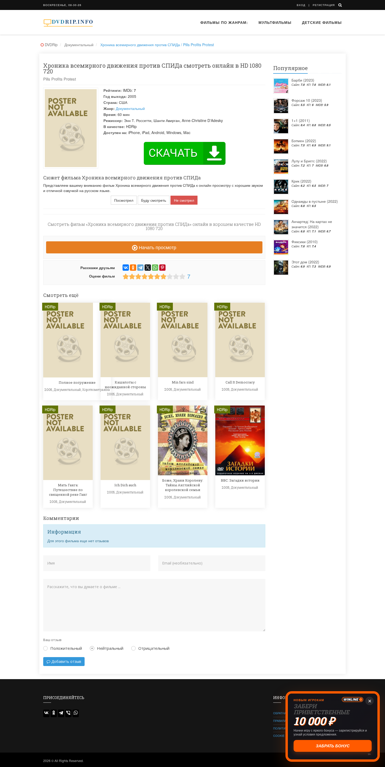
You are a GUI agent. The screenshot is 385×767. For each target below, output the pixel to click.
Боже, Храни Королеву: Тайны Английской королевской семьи (182, 485)
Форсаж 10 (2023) (307, 100)
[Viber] (68, 713)
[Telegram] (140, 267)
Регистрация (324, 5)
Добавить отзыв (65, 661)
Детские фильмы (322, 22)
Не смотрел (184, 200)
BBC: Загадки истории (240, 480)
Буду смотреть (153, 200)
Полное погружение (77, 382)
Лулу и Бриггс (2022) (309, 160)
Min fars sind (183, 382)
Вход (301, 5)
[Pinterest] (162, 267)
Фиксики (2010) (305, 241)
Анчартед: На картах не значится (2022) (312, 224)
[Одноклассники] (133, 267)
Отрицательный (153, 648)
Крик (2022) (301, 181)
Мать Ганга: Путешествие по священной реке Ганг (68, 490)
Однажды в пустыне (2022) (315, 201)
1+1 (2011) (301, 120)
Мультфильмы (275, 22)
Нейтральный (110, 648)
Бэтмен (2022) (304, 140)
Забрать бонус (333, 746)
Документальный (130, 108)
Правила (279, 720)
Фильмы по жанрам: (224, 22)
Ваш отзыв (52, 639)
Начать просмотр (157, 247)
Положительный (66, 648)
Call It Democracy (240, 382)
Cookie (278, 735)
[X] (148, 267)
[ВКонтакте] (126, 267)
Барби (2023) (303, 80)
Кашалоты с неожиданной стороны (125, 384)
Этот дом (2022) (305, 261)
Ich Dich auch (125, 485)
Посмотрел (123, 200)
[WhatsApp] (155, 267)
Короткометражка (96, 389)
